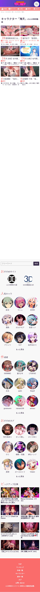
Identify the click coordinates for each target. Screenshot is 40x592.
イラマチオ (6, 83)
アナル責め (6, 44)
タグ (20, 580)
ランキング (20, 567)
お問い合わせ (20, 583)
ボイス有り (8, 85)
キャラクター (20, 573)
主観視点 (14, 85)
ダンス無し (30, 44)
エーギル (5, 40)
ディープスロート (14, 64)
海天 (10, 42)
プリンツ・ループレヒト (29, 40)
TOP (20, 564)
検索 (36, 263)
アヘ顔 (12, 44)
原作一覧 (20, 576)
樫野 (7, 42)
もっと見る (20, 349)
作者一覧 (20, 570)
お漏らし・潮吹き (12, 63)
